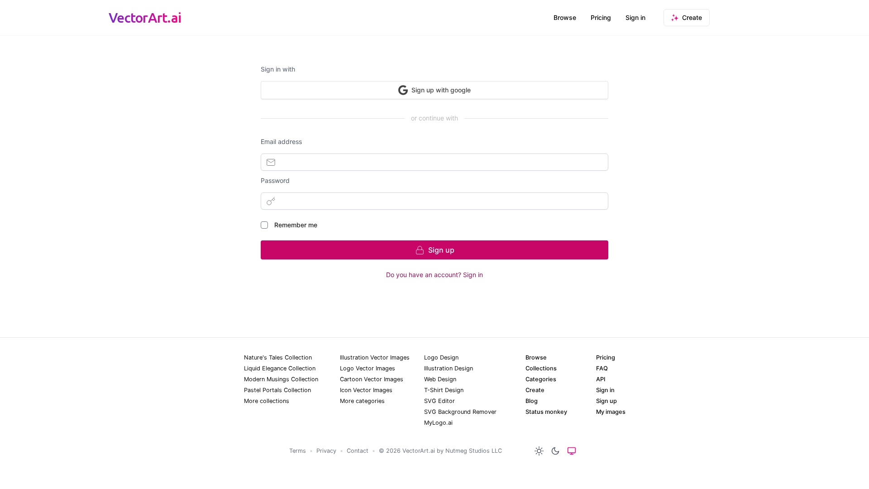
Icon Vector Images (366, 390)
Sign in (635, 17)
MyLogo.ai (438, 422)
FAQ (602, 368)
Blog (531, 401)
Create (534, 390)
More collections (266, 401)
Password (275, 180)
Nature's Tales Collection (278, 357)
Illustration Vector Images (375, 357)
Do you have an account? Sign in (434, 274)
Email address (281, 141)
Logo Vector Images (367, 368)
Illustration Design (448, 368)
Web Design (440, 379)
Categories (540, 379)
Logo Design (441, 357)
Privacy (326, 450)
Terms (297, 450)
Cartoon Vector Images (371, 379)
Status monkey (546, 411)
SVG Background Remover (460, 411)
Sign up (606, 401)
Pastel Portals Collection (277, 390)
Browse (565, 17)
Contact (357, 450)
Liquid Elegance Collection (279, 368)
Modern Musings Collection (281, 379)
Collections (541, 368)
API (600, 379)
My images (610, 411)
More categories (362, 401)
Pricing (601, 17)
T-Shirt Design (443, 390)
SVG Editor (439, 401)
